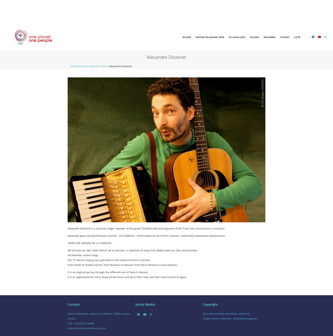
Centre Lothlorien (240, 313)
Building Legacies (247, 318)
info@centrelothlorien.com (90, 328)
